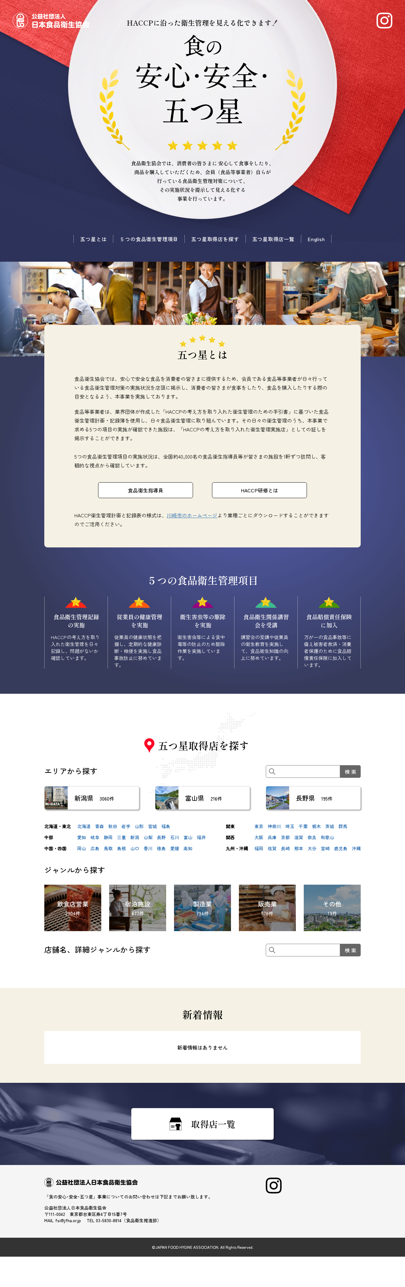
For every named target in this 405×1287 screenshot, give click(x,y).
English (316, 239)
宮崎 (325, 848)
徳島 (161, 848)
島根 (121, 848)
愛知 (81, 837)
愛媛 (174, 848)
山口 (134, 848)
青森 (99, 826)
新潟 (134, 837)
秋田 (112, 826)
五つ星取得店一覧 (273, 239)
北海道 (83, 826)
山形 (139, 826)
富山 (188, 837)
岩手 (126, 826)
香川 (148, 848)
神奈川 (274, 826)
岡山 (81, 848)
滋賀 (298, 837)
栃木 (316, 826)
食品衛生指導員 (145, 490)
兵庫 (272, 837)
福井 (201, 837)
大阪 (258, 837)
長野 (161, 837)
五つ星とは (93, 239)
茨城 (329, 826)
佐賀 (272, 848)
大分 (312, 848)
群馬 (343, 826)
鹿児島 (340, 848)
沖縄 (356, 848)
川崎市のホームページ (192, 515)
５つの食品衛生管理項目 (149, 239)
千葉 (303, 826)
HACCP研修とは (259, 490)
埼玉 (289, 826)
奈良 (312, 837)
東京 (258, 826)
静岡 (108, 837)
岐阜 (94, 837)
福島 (165, 826)
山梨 (148, 837)
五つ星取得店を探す (215, 239)
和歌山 (327, 837)
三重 (121, 837)
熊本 (298, 848)
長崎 (285, 848)
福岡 (258, 848)
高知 (188, 848)
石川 (174, 837)
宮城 (152, 826)
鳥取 (108, 848)
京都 (285, 837)
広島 (94, 848)
